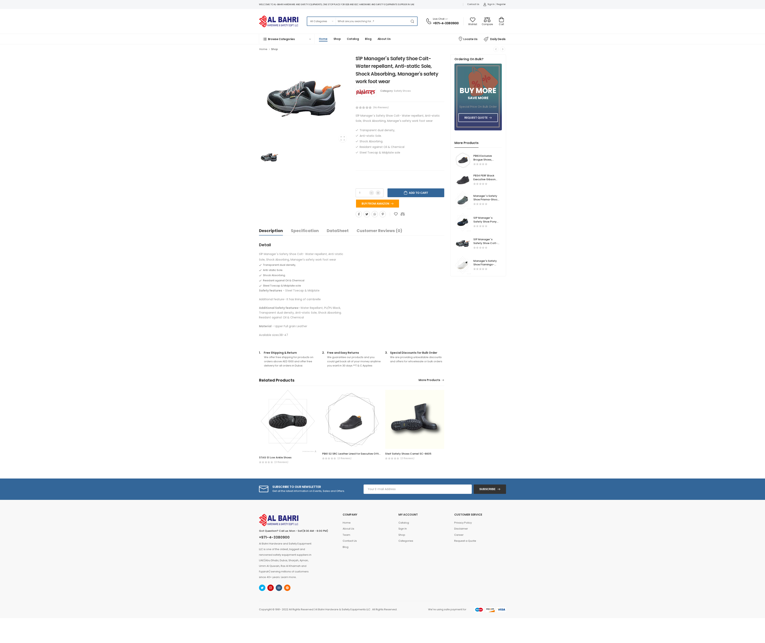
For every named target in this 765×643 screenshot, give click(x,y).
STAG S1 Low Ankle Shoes (275, 457)
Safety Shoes (402, 91)
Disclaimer (461, 529)
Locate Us (470, 39)
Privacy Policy (463, 523)
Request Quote (475, 118)
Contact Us (473, 4)
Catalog (353, 39)
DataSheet (338, 230)
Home (323, 39)
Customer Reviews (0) (379, 230)
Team (346, 535)
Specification (305, 230)
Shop (337, 39)
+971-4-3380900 (446, 23)
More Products (429, 380)
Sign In (491, 4)
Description (271, 230)
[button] (287, 39)
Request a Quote (465, 541)
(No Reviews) (381, 107)
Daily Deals (498, 39)
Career (459, 535)
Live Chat (438, 19)
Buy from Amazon (375, 204)
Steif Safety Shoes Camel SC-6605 (408, 454)
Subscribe (487, 489)
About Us (384, 39)
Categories (405, 541)
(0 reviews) (281, 462)
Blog (368, 39)
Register (501, 4)
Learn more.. (289, 577)
